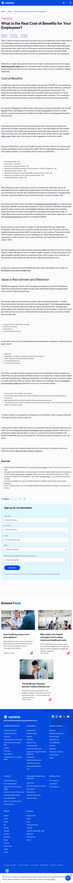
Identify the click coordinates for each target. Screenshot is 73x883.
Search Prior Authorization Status (12, 788)
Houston (7, 834)
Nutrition (52, 746)
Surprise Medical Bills (34, 766)
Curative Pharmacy (10, 733)
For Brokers (53, 784)
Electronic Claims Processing (13, 792)
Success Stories (32, 798)
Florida (6, 828)
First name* (7, 516)
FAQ (28, 769)
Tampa (6, 849)
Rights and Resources (34, 760)
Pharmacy (7, 751)
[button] (70, 3)
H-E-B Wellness (54, 743)
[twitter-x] (64, 718)
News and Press (32, 825)
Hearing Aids (53, 755)
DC (5, 825)
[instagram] (57, 718)
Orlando (6, 843)
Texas (6, 852)
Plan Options (8, 754)
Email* (6, 536)
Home (3, 11)
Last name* (7, 525)
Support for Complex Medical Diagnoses (36, 753)
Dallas (6, 822)
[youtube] (68, 718)
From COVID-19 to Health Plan (12, 744)
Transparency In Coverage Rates (12, 758)
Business (7, 483)
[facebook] (60, 718)
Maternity (52, 749)
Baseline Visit (31, 743)
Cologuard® (30, 757)
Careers (29, 828)
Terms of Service (51, 574)
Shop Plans (30, 783)
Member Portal (32, 733)
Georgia (6, 831)
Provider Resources (10, 781)
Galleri (51, 758)
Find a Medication (10, 798)
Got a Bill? (30, 739)
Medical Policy (44, 865)
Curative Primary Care (34, 749)
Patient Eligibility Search (12, 795)
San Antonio (8, 846)
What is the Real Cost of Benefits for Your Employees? (30, 11)
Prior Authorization (10, 784)
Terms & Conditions (23, 865)
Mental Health (54, 736)
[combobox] (36, 549)
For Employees (54, 787)
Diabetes (52, 730)
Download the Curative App (13, 739)
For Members (31, 730)
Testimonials (31, 837)
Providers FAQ (8, 804)
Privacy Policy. (50, 879)
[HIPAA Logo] (36, 872)
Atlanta (6, 816)
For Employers (54, 781)
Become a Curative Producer (36, 786)
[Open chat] (68, 878)
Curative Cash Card (10, 730)
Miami (6, 840)
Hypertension (54, 739)
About (29, 819)
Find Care (7, 736)
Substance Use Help (56, 752)
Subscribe (30, 834)
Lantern (6, 748)
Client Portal (31, 789)
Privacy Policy (40, 574)
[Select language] (65, 3)
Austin (6, 819)
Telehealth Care (32, 746)
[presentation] (12, 567)
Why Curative (31, 816)
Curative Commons (33, 763)
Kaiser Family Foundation (39, 467)
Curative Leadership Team (35, 831)
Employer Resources (34, 795)
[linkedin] (53, 718)
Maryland (7, 837)
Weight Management (56, 733)
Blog (9, 11)
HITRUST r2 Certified (56, 865)
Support (29, 736)
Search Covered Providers (12, 801)
